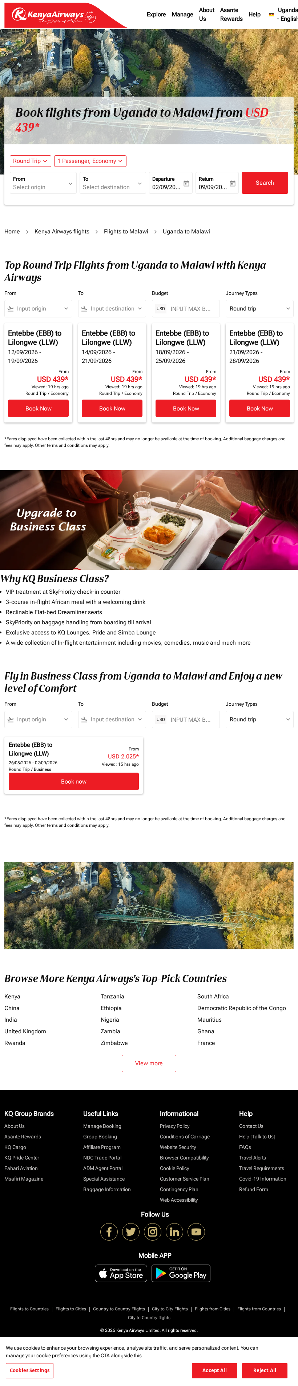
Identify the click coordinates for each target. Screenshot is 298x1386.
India (10, 1019)
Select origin (29, 187)
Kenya (12, 996)
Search (265, 182)
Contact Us (251, 1126)
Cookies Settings (29, 1370)
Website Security (178, 1147)
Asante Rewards (231, 14)
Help (255, 14)
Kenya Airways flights (62, 231)
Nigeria (110, 1019)
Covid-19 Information (262, 1179)
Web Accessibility (179, 1200)
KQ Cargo (15, 1147)
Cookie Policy (174, 1168)
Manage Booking (102, 1126)
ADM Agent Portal (102, 1168)
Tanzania (112, 996)
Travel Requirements (261, 1168)
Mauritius (209, 1019)
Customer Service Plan (184, 1179)
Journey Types (242, 293)
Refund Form (253, 1189)
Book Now (38, 408)
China (12, 1008)
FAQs (245, 1147)
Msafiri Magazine (23, 1179)
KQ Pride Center (21, 1158)
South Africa (213, 996)
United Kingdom (25, 1031)
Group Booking (100, 1136)
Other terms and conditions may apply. (72, 445)
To (85, 179)
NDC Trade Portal (102, 1158)
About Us (206, 14)
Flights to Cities (71, 1308)
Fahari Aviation (21, 1168)
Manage (182, 14)
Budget (160, 293)
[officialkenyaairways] (152, 1232)
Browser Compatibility (184, 1158)
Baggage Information (107, 1189)
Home (12, 231)
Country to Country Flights (119, 1308)
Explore (156, 14)
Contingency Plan (179, 1189)
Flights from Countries (259, 1308)
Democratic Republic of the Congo (241, 1008)
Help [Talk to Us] (257, 1136)
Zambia (110, 1031)
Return (206, 179)
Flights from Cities (212, 1308)
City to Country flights (149, 1317)
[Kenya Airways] (109, 1232)
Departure (163, 179)
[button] (90, 161)
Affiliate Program (102, 1147)
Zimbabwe (114, 1043)
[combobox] (41, 308)
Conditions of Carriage (185, 1136)
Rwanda (14, 1043)
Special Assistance (104, 1179)
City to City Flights (170, 1308)
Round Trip (27, 160)
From (19, 179)
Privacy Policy (174, 1126)
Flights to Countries (29, 1308)
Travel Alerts (252, 1158)
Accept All (214, 1370)
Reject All (264, 1370)
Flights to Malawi (126, 231)
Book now (73, 781)
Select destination (106, 187)
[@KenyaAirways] (131, 1232)
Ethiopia (111, 1008)
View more (149, 1063)
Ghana (205, 1031)
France (206, 1043)
